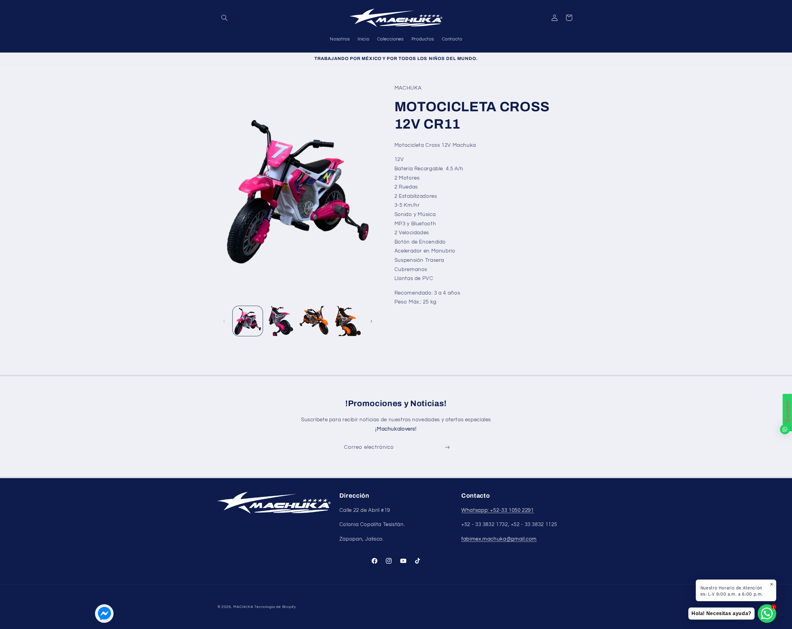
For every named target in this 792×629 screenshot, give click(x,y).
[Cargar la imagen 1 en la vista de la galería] (248, 321)
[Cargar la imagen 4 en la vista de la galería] (347, 321)
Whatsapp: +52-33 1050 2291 (497, 510)
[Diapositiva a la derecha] (371, 321)
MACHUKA (243, 607)
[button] (224, 18)
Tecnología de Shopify (275, 607)
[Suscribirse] (447, 447)
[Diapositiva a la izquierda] (224, 321)
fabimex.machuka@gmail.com (499, 539)
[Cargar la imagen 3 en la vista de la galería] (314, 321)
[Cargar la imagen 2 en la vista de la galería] (281, 321)
